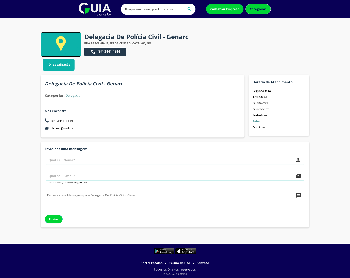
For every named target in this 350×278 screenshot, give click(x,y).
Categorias (258, 9)
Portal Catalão (152, 263)
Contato (202, 263)
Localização (61, 64)
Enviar (53, 219)
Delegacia (72, 95)
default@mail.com (63, 128)
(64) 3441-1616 (108, 51)
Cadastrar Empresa (224, 9)
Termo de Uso (179, 263)
